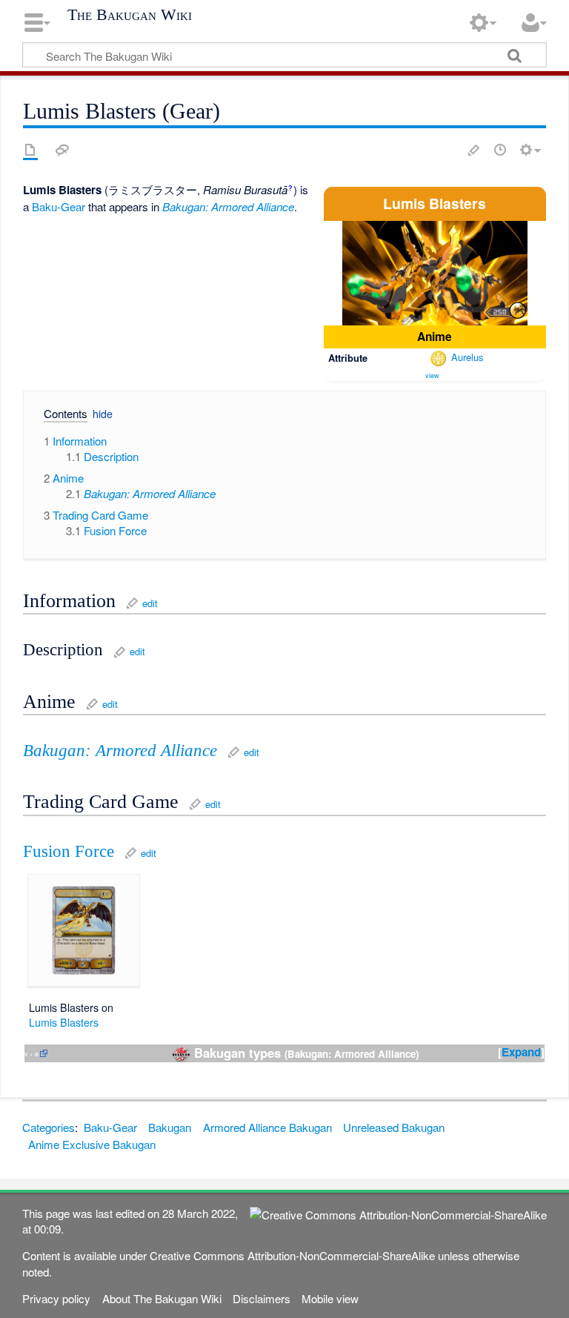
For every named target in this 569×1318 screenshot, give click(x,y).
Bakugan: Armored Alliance (228, 206)
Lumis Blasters (64, 1022)
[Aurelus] (438, 357)
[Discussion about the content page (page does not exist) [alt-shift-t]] (62, 149)
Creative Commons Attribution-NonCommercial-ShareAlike (292, 1255)
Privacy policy (56, 1298)
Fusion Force (68, 851)
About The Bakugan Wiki (162, 1298)
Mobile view (330, 1298)
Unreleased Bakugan (394, 1127)
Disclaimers (261, 1298)
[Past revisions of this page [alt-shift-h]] (500, 149)
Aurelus (467, 357)
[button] (59, 416)
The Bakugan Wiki (129, 14)
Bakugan (169, 1127)
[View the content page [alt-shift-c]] (30, 149)
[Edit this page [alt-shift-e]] (474, 149)
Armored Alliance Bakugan (267, 1127)
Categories (48, 1127)
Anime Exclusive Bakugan (92, 1144)
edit (150, 603)
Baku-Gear (58, 206)
